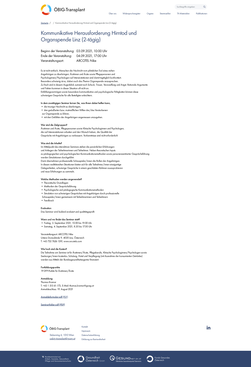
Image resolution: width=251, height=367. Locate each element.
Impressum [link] (86, 331)
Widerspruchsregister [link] (131, 13)
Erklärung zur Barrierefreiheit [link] (93, 339)
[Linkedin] (208, 328)
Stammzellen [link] (165, 13)
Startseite (44, 23)
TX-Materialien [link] (183, 13)
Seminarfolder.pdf (50, 304)
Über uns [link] (112, 13)
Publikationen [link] (201, 13)
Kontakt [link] (85, 326)
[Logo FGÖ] (160, 359)
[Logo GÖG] (91, 359)
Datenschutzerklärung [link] (91, 335)
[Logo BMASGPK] (56, 359)
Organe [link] (150, 13)
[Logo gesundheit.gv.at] (125, 359)
